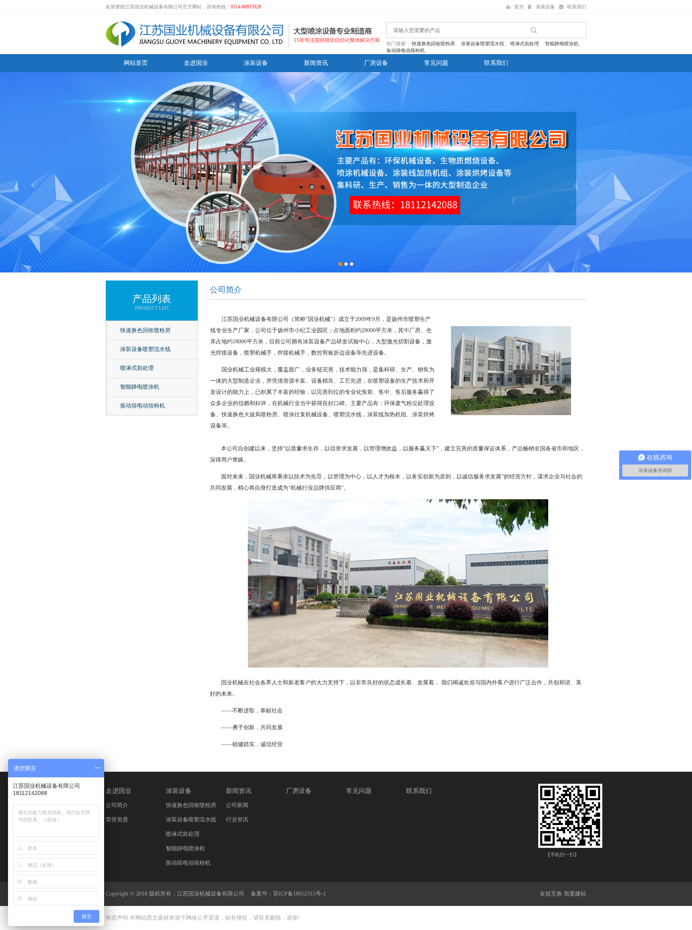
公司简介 (117, 805)
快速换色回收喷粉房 (433, 43)
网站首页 (136, 63)
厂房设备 (376, 63)
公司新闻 (237, 805)
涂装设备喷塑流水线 (482, 43)
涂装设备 (545, 7)
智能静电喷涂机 (562, 43)
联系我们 (576, 7)
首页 (519, 7)
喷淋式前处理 (524, 43)
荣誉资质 (117, 820)
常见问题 (436, 63)
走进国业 (196, 63)
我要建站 (575, 894)
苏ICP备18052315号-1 (299, 894)
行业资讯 (237, 820)
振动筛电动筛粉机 (405, 50)
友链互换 (551, 894)
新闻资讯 (316, 63)
